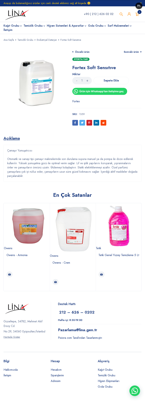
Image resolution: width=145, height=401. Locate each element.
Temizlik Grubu (25, 40)
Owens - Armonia (17, 255)
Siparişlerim (57, 375)
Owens (8, 248)
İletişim (7, 375)
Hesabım (56, 370)
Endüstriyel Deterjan (47, 40)
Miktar (76, 74)
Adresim (55, 381)
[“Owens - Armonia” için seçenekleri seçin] (10, 274)
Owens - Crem (61, 263)
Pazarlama (77, 330)
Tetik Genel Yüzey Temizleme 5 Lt (118, 255)
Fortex (76, 101)
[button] (134, 390)
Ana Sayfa (9, 40)
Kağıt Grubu (105, 370)
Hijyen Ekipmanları (109, 381)
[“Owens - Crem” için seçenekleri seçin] (56, 282)
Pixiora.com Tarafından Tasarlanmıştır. (80, 338)
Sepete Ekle (111, 80)
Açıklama (12, 138)
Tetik (98, 248)
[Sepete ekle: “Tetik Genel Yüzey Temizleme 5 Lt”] (101, 274)
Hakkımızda (11, 370)
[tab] (12, 138)
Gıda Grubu (105, 387)
